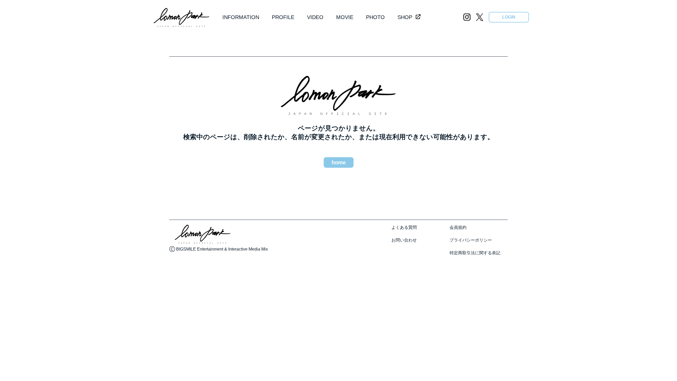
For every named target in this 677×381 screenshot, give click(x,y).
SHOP (404, 17)
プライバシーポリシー (471, 240)
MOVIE (344, 17)
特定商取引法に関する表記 (475, 253)
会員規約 (458, 227)
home (339, 162)
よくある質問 (404, 227)
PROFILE (283, 17)
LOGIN (508, 17)
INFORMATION (240, 17)
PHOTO (375, 17)
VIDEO (315, 17)
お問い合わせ (404, 240)
